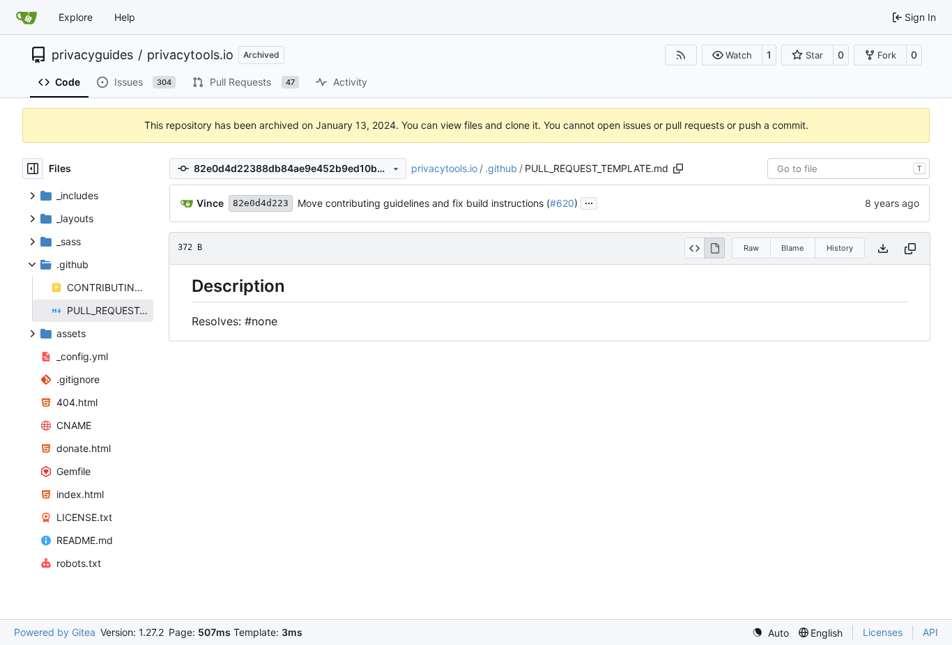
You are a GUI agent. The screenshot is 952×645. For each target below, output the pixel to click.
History (840, 248)
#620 (562, 203)
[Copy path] (678, 168)
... (589, 201)
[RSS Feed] (681, 55)
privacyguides (92, 55)
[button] (732, 55)
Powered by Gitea (54, 632)
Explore (76, 17)
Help (124, 17)
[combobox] (848, 168)
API (930, 632)
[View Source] (694, 248)
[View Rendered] (714, 248)
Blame (792, 248)
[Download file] (883, 248)
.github (501, 168)
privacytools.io (190, 55)
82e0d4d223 (261, 203)
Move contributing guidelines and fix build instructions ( (424, 203)
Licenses (883, 632)
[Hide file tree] (32, 168)
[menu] (770, 633)
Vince (210, 203)
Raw (751, 248)
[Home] (26, 17)
